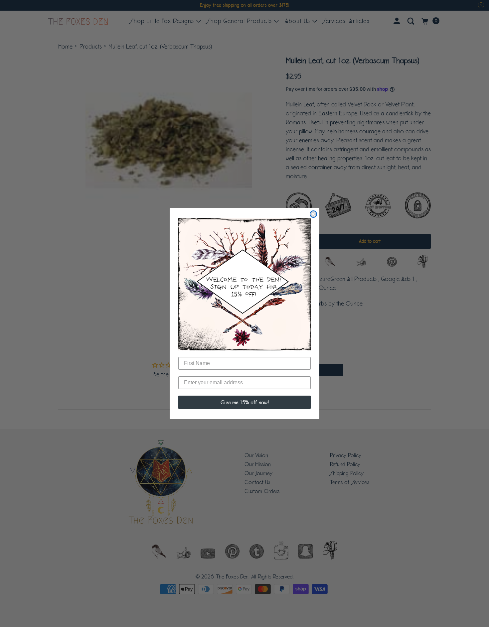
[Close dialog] (313, 214)
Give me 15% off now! (245, 402)
